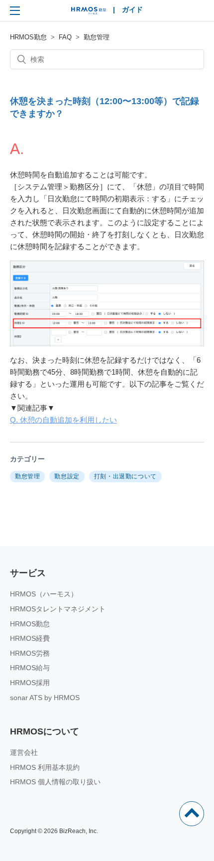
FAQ (65, 37)
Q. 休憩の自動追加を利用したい (63, 420)
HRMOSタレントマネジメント (58, 609)
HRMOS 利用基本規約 (45, 767)
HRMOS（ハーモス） (44, 594)
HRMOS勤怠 (28, 37)
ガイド (132, 9)
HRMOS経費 (30, 638)
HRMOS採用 (30, 683)
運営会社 (24, 752)
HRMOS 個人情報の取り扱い (55, 782)
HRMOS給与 (30, 668)
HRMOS (88, 13)
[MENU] (15, 10)
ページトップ (191, 813)
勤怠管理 (96, 37)
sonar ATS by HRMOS (45, 698)
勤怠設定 (66, 476)
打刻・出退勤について (125, 476)
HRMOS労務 (30, 653)
